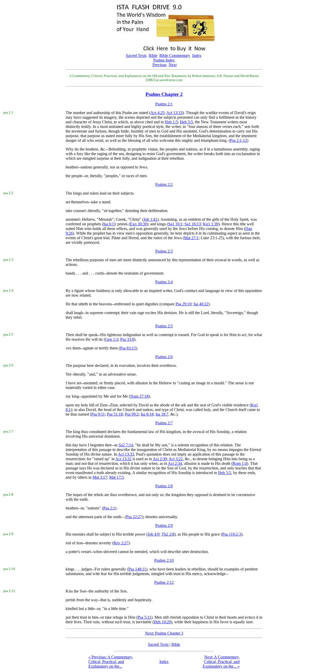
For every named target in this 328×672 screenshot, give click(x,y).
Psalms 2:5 (164, 326)
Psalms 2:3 (164, 251)
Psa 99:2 (132, 414)
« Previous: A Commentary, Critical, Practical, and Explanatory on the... (110, 661)
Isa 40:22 (200, 304)
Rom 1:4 (240, 463)
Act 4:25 (157, 113)
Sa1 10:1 (175, 224)
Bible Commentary (174, 55)
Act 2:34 (175, 463)
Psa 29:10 (183, 304)
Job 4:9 (153, 534)
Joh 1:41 (150, 219)
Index (196, 55)
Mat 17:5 (116, 477)
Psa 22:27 (134, 517)
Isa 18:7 (162, 414)
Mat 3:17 (100, 477)
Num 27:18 (139, 396)
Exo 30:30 (138, 224)
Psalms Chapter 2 (164, 94)
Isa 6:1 (108, 224)
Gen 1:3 (111, 339)
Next (173, 65)
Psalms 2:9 (164, 525)
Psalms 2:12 (164, 582)
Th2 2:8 (167, 534)
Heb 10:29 (162, 622)
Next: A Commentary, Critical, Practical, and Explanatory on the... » (221, 661)
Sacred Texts (136, 55)
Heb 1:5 (171, 122)
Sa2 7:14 (126, 445)
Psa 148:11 (137, 569)
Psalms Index (164, 60)
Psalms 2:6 (164, 357)
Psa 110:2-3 (231, 534)
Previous (159, 65)
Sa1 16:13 (192, 224)
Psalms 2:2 (164, 184)
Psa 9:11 (98, 414)
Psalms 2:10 (164, 560)
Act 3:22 (176, 459)
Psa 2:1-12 (238, 140)
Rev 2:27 (121, 543)
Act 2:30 (160, 459)
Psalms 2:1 (164, 104)
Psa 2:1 (109, 508)
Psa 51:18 (115, 414)
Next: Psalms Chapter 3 (164, 633)
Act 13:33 (174, 113)
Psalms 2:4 (164, 282)
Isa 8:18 (147, 414)
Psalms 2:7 (164, 423)
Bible (153, 55)
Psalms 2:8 (164, 486)
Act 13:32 (123, 459)
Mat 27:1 (191, 238)
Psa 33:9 (127, 339)
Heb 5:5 (186, 122)
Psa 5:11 (144, 617)
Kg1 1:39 (210, 224)
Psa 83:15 (128, 348)
